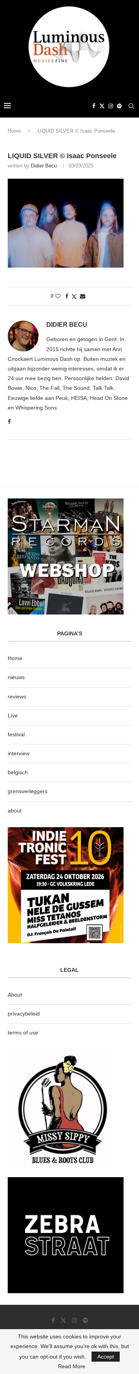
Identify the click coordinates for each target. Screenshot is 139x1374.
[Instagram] (110, 106)
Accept (105, 1357)
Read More (71, 1366)
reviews (17, 696)
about (15, 810)
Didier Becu (44, 166)
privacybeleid (24, 1013)
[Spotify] (119, 106)
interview (18, 753)
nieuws (16, 677)
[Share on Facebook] (66, 296)
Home (14, 131)
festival (16, 734)
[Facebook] (93, 106)
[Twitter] (102, 106)
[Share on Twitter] (74, 296)
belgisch (18, 772)
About (15, 995)
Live (13, 715)
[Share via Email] (82, 296)
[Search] (131, 106)
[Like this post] (58, 296)
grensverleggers (27, 791)
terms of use (23, 1032)
